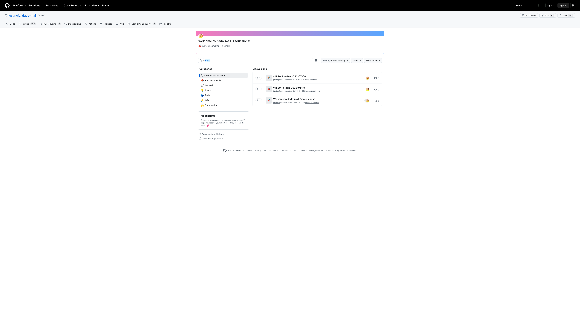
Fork (549, 15)
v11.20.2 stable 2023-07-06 (289, 76)
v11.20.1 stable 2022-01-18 (289, 87)
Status (276, 150)
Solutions (34, 5)
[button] (316, 60)
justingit (14, 15)
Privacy (258, 150)
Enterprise (90, 5)
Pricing (106, 5)
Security (267, 150)
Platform (18, 5)
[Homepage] (7, 5)
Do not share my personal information (341, 150)
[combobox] (258, 60)
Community (286, 150)
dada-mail (29, 15)
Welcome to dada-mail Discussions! (224, 41)
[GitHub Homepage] (225, 150)
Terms (249, 150)
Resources (52, 5)
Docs (295, 150)
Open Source (71, 5)
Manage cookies (316, 150)
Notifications (530, 15)
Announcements (208, 45)
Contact (303, 150)
